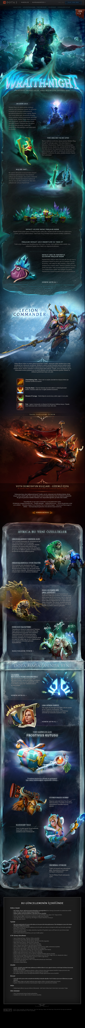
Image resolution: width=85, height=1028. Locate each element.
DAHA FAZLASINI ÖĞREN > (23, 651)
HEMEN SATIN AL (42, 512)
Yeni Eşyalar (52, 7)
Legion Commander (29, 7)
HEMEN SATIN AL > (50, 282)
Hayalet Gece (17, 7)
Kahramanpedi (38, 2)
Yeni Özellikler (41, 7)
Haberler (25, 2)
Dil (63, 2)
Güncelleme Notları (64, 7)
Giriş (59, 2)
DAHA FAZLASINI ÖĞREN (42, 415)
